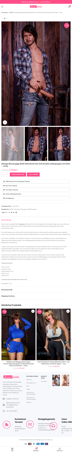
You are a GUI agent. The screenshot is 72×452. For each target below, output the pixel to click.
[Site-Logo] (36, 6)
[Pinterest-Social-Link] (11, 212)
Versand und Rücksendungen (31, 398)
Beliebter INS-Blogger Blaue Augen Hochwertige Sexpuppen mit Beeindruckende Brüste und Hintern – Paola (18, 363)
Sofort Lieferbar (45, 2)
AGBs (28, 389)
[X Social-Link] (9, 212)
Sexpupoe (22, 224)
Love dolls (44, 381)
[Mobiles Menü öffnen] (2, 6)
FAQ (28, 386)
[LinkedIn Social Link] (14, 212)
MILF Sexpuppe (32, 209)
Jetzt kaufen (33, 174)
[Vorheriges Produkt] (2, 18)
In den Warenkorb (18, 174)
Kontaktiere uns (31, 383)
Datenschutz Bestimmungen (31, 393)
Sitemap (29, 402)
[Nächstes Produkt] (7, 18)
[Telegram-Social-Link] (16, 212)
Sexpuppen (4, 12)
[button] (3, 74)
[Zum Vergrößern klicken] (5, 122)
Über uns (29, 379)
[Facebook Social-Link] (7, 212)
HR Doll (11, 12)
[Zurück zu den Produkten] (5, 18)
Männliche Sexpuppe (20, 209)
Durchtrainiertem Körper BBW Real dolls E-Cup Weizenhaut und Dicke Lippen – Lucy (53, 363)
